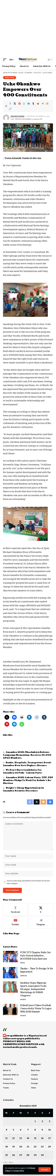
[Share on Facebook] (10, 103)
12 (13, 1138)
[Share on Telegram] (42, 103)
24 (49, 1146)
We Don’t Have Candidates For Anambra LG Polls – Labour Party (22, 771)
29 (35, 1155)
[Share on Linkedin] (29, 103)
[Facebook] (15, 910)
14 (28, 1138)
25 (6, 1155)
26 (13, 1155)
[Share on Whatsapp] (24, 103)
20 (20, 1146)
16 (42, 1138)
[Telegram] (40, 922)
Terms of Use (18, 1171)
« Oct (5, 1162)
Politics (9, 77)
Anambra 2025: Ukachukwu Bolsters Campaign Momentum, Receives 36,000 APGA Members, (27, 755)
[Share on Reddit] (38, 103)
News (22, 963)
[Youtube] (15, 922)
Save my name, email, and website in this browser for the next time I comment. (28, 882)
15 (35, 1138)
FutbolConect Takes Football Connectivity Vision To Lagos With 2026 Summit (36, 1008)
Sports (23, 999)
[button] (45, 1169)
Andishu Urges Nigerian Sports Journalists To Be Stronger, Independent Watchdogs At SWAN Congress (33, 989)
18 (6, 1146)
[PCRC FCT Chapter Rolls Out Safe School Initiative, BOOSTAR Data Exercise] (10, 956)
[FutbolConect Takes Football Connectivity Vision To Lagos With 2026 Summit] (10, 1009)
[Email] (47, 103)
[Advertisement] (28, 28)
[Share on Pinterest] (19, 103)
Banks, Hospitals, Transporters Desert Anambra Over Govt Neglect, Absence (27, 764)
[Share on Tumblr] (33, 103)
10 (49, 1129)
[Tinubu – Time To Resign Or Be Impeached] (10, 972)
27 (20, 1155)
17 (49, 1138)
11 (6, 1138)
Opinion (23, 976)
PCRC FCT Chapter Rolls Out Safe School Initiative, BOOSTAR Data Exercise (35, 955)
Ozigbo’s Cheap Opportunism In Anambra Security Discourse (23, 789)
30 (42, 1155)
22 (35, 1146)
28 (27, 1155)
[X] (40, 910)
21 (28, 1146)
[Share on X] (15, 103)
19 (13, 1146)
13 (20, 1138)
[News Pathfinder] (28, 59)
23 (42, 1146)
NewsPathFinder (17, 116)
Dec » (11, 1162)
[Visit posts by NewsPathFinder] (6, 117)
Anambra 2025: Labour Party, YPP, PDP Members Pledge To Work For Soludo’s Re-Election (28, 780)
